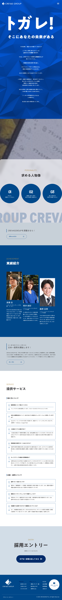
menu (58, 3)
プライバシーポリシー (8, 597)
